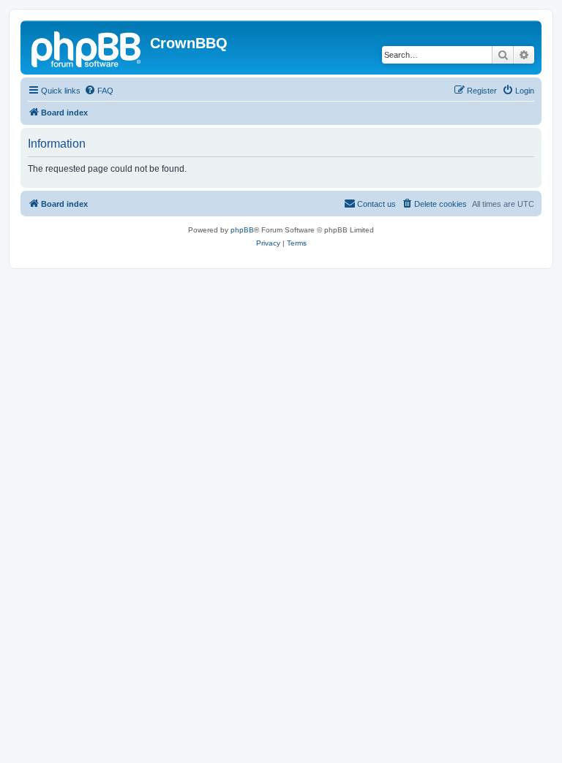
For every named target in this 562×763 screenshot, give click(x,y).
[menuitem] (98, 90)
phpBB (242, 230)
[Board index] (87, 47)
